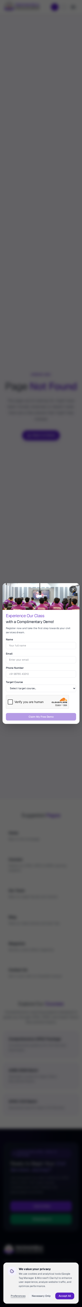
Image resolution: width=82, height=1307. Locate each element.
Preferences (18, 1296)
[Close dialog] (73, 589)
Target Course (14, 682)
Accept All (65, 1296)
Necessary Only (41, 1296)
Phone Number (15, 668)
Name (9, 639)
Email (9, 653)
